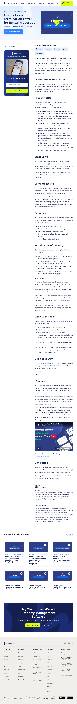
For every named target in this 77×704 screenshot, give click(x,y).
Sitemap (33, 697)
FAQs (5, 666)
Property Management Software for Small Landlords (67, 659)
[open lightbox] (57, 22)
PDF (39, 372)
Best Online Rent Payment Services (65, 670)
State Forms (50, 666)
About (5, 652)
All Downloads (36, 652)
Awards (6, 673)
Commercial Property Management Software (67, 653)
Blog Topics (21, 650)
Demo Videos (7, 680)
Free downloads (37, 650)
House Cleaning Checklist (37, 663)
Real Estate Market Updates (51, 690)
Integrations (7, 669)
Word (40, 375)
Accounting (21, 659)
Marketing (20, 676)
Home (5, 11)
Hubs (48, 663)
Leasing (20, 663)
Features (6, 656)
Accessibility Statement (53, 697)
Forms (10, 11)
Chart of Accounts (37, 659)
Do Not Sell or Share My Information (25, 697)
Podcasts (49, 673)
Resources (50, 650)
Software (20, 656)
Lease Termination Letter (20, 11)
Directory (49, 686)
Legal (19, 666)
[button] (23, 3)
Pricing (5, 663)
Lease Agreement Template (37, 673)
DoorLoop (7, 650)
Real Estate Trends (37, 680)
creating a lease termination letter (46, 366)
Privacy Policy (15, 697)
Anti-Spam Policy (39, 697)
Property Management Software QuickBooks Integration (67, 665)
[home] (8, 3)
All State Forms (36, 656)
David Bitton (7, 26)
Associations (50, 683)
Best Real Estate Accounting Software (66, 674)
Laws (48, 676)
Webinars (49, 669)
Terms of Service (10, 697)
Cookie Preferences (45, 697)
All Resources (50, 652)
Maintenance (21, 669)
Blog (15, 3)
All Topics (20, 652)
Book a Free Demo (65, 3)
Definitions (49, 680)
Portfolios (6, 659)
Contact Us (6, 676)
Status (5, 697)
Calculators (49, 659)
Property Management (24, 680)
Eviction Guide (36, 677)
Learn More (46, 625)
